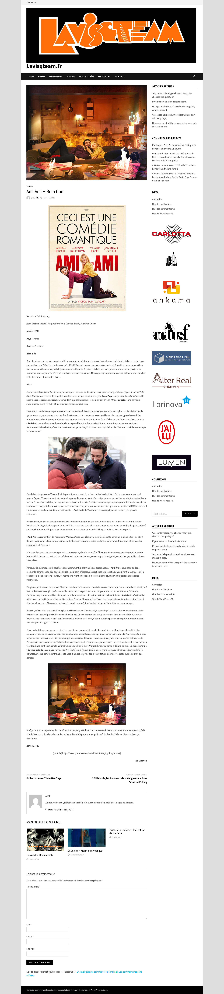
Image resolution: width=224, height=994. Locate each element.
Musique (70, 76)
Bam (105, 990)
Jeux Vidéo (120, 76)
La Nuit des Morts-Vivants (39, 855)
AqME (36, 198)
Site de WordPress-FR (162, 213)
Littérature (104, 76)
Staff (31, 76)
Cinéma (41, 76)
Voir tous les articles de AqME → (59, 809)
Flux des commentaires (163, 208)
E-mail (30, 937)
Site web (30, 949)
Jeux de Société (86, 76)
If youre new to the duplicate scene (169, 101)
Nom (29, 924)
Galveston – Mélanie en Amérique (85, 850)
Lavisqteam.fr (44, 65)
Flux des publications (162, 203)
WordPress (95, 990)
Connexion (157, 199)
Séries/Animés (55, 76)
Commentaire (33, 887)
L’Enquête (176, 148)
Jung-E (175, 168)
